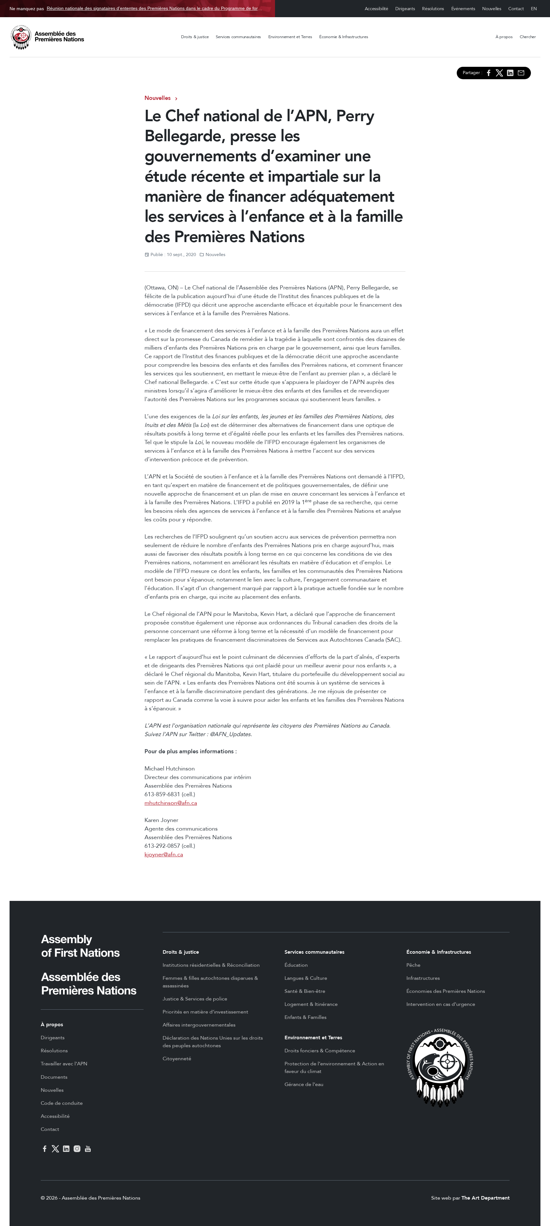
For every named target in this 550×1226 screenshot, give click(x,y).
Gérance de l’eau (304, 1084)
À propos (504, 37)
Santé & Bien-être (305, 991)
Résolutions (433, 9)
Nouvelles (491, 9)
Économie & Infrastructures (343, 37)
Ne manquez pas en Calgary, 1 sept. (137, 8)
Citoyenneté (177, 1058)
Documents (54, 1077)
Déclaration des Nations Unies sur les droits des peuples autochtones (213, 1041)
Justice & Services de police (195, 998)
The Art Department (486, 1198)
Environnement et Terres (290, 37)
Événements (463, 9)
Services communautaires (238, 37)
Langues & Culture (306, 978)
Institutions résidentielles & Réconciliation (211, 965)
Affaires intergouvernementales (199, 1024)
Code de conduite (62, 1103)
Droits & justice (195, 37)
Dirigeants (405, 9)
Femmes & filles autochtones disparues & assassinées (210, 982)
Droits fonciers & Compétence (320, 1050)
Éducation (296, 965)
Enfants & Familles (306, 1017)
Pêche (413, 965)
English (534, 9)
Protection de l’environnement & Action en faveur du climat (334, 1067)
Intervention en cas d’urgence (440, 1004)
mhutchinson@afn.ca (171, 803)
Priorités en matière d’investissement (205, 1011)
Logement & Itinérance (311, 1004)
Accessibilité (376, 9)
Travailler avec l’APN (64, 1063)
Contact (516, 9)
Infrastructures (423, 978)
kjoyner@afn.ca (164, 855)
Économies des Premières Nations (445, 991)
